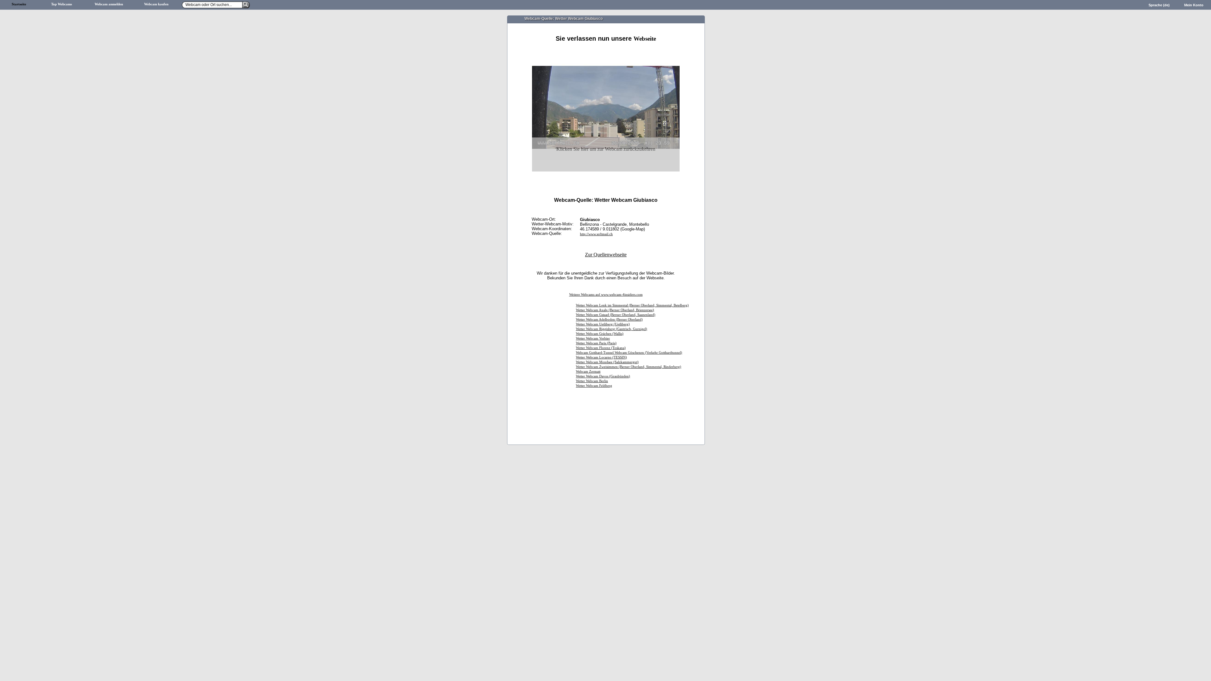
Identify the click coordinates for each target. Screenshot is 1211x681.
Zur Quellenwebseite (606, 254)
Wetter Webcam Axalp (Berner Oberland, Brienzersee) (615, 310)
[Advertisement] (606, 49)
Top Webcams (61, 4)
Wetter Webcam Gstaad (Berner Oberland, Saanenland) (615, 315)
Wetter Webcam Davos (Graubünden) (603, 376)
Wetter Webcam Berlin (592, 381)
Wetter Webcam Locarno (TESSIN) (601, 357)
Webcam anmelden (109, 4)
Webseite (645, 38)
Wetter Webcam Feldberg (594, 385)
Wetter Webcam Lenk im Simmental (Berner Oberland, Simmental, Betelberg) (632, 305)
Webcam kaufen (156, 4)
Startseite (19, 4)
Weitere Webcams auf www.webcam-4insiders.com (606, 294)
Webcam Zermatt (588, 371)
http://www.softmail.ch (596, 234)
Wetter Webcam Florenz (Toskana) (601, 348)
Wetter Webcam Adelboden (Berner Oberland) (609, 319)
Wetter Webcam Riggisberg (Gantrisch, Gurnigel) (611, 329)
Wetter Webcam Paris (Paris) (596, 343)
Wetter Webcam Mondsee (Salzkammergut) (607, 362)
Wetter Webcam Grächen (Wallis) (599, 333)
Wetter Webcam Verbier (593, 338)
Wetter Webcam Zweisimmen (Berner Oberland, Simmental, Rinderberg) (628, 367)
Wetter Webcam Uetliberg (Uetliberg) (603, 324)
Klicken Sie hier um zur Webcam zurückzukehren (605, 149)
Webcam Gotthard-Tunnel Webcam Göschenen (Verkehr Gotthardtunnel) (629, 352)
